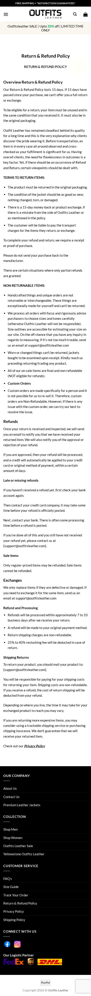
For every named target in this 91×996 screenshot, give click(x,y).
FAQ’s (7, 879)
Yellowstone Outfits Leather (23, 854)
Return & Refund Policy (20, 903)
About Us (10, 788)
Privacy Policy (34, 746)
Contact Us (11, 797)
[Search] (75, 14)
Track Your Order (15, 895)
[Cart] (85, 14)
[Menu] (5, 14)
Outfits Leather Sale (18, 846)
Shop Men (10, 829)
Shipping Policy (14, 920)
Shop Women (12, 838)
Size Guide (11, 887)
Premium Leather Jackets (21, 805)
